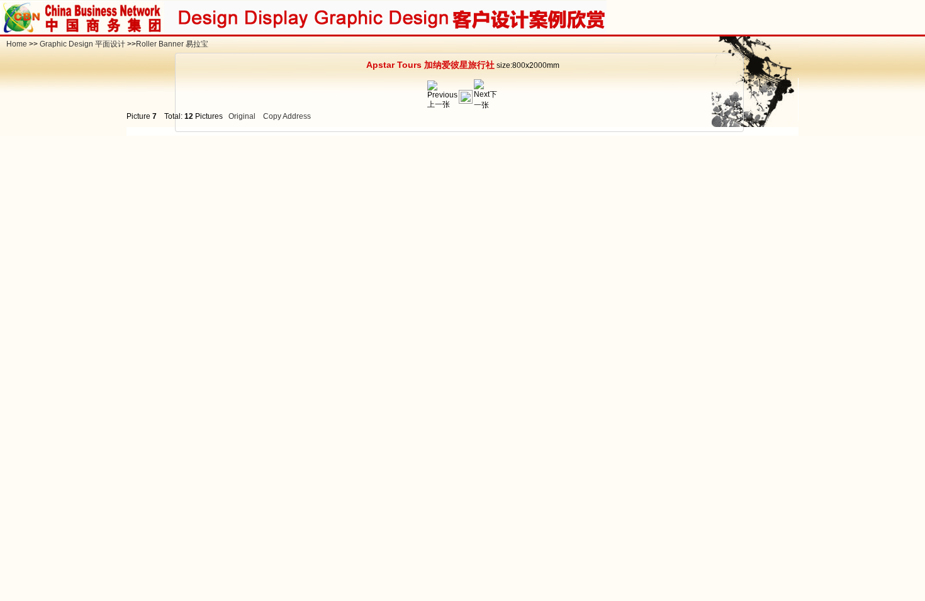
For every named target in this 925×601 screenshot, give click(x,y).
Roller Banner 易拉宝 (172, 44)
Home (16, 44)
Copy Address (287, 116)
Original (241, 116)
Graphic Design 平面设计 (82, 44)
